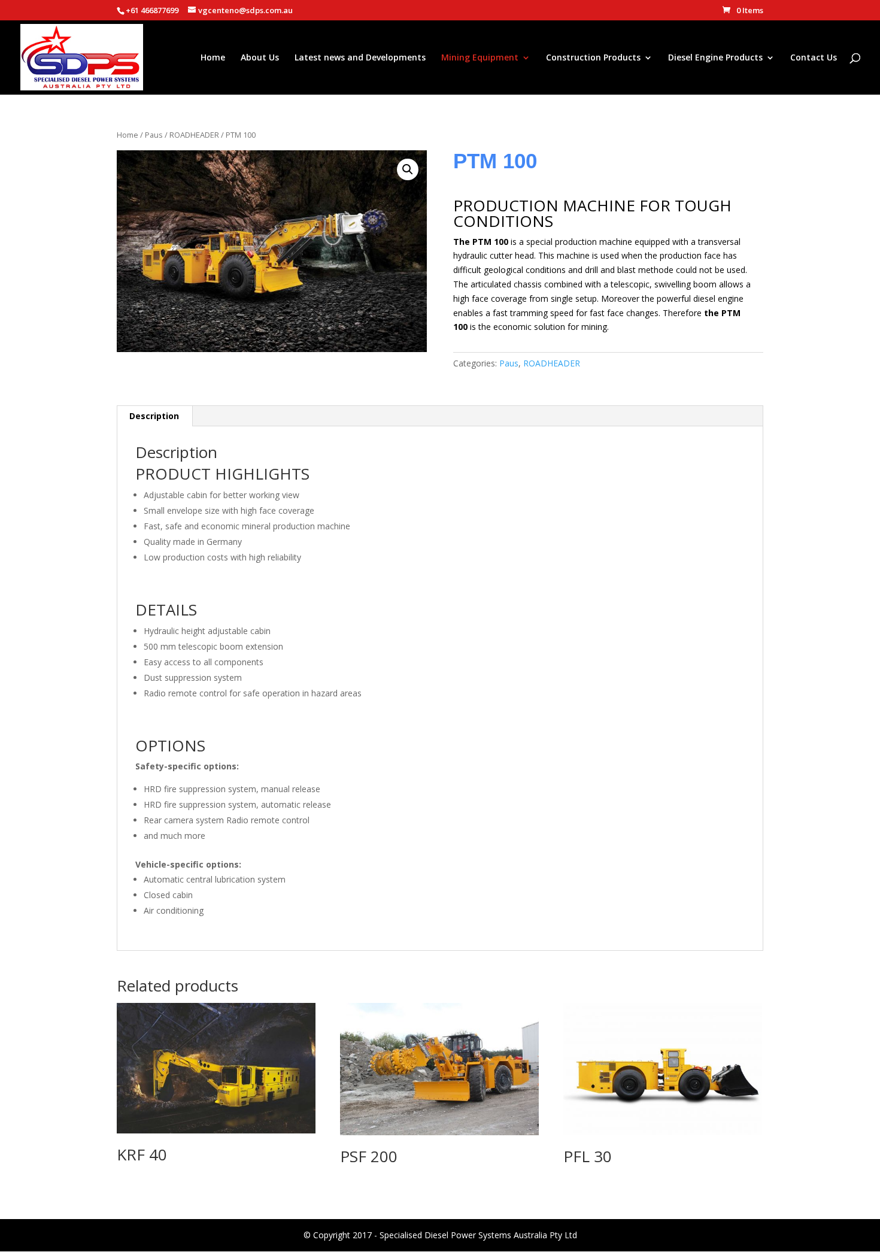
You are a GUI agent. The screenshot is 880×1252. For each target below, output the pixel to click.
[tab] (154, 416)
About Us (260, 58)
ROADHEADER (194, 134)
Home (213, 58)
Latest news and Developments (360, 58)
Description (154, 416)
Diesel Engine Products (715, 58)
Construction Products (593, 58)
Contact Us (813, 58)
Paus (154, 134)
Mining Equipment (479, 58)
